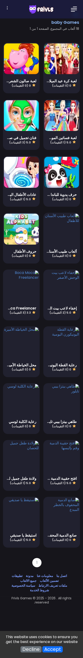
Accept (52, 649)
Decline (31, 649)
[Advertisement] (41, 615)
